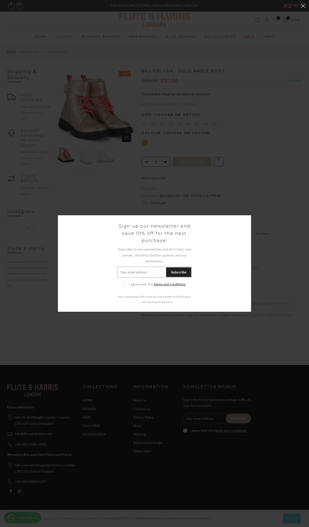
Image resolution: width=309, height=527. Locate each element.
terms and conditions (170, 284)
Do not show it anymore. (157, 302)
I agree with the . (157, 284)
